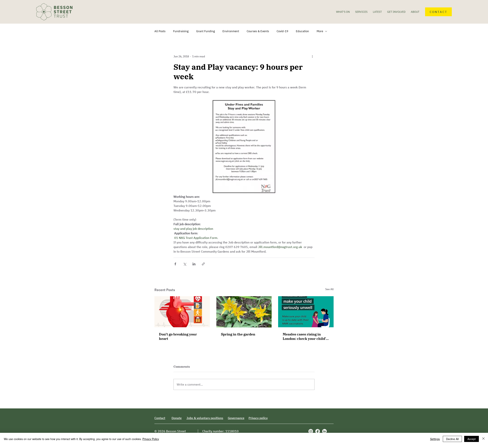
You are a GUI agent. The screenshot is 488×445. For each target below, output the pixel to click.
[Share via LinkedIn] (194, 264)
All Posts (159, 31)
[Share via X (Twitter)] (184, 264)
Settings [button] (435, 439)
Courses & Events (258, 31)
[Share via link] (203, 264)
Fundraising (181, 31)
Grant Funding (205, 31)
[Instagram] (310, 431)
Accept (471, 439)
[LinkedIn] (324, 431)
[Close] (483, 439)
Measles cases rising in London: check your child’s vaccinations (305, 336)
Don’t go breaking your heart (178, 336)
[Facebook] (317, 431)
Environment (230, 31)
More (320, 31)
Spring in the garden (238, 334)
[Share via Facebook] (175, 264)
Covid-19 (282, 31)
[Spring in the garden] (244, 311)
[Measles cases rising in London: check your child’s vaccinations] (306, 311)
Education (302, 31)
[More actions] (312, 56)
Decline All (452, 439)
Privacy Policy (150, 439)
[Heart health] (182, 311)
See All (329, 289)
